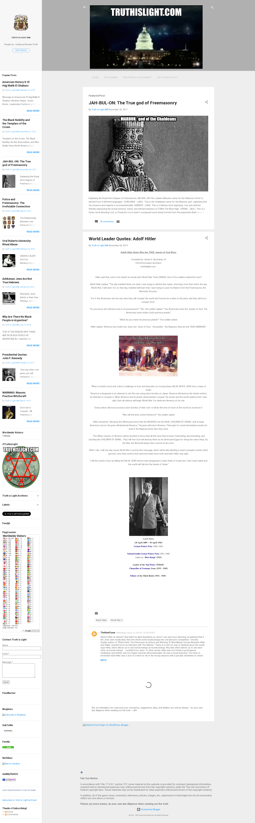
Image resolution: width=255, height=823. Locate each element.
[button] (206, 102)
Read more (33, 111)
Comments (12, 814)
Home (95, 77)
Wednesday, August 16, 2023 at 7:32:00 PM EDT (135, 633)
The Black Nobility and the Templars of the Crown (16, 123)
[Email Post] (118, 222)
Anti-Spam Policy (167, 77)
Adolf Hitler (101, 620)
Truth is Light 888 (21, 37)
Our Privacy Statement (137, 77)
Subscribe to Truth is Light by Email (19, 800)
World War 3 (116, 620)
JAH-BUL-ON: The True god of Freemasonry (133, 102)
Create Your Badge (29, 790)
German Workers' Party (143, 546)
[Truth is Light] (14, 714)
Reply (103, 660)
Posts (10, 811)
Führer (133, 575)
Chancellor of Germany (139, 568)
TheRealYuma (107, 632)
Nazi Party (150, 564)
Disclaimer (110, 77)
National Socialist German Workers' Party (143, 553)
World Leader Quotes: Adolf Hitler (122, 238)
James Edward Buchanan (11, 790)
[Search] (212, 8)
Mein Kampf (150, 557)
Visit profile (21, 50)
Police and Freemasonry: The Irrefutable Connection (16, 203)
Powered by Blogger (150, 809)
